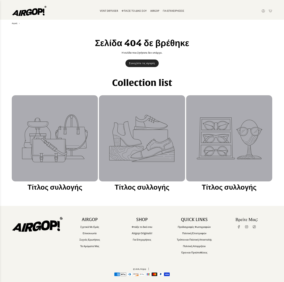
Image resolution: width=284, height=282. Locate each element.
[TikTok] (254, 226)
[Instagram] (246, 226)
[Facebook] (238, 226)
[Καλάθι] (270, 11)
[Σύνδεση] (263, 11)
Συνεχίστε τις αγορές (142, 63)
